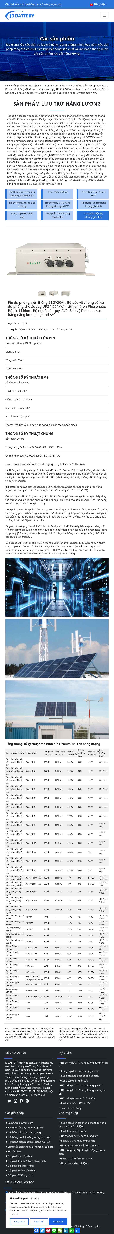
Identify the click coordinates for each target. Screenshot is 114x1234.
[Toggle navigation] (104, 15)
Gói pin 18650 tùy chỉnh (21, 1175)
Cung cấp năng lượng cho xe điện (58, 215)
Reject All (38, 1221)
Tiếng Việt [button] (99, 4)
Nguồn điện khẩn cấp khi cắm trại (80, 1145)
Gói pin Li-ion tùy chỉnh (20, 1156)
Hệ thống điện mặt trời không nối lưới (29, 1142)
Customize (19, 1221)
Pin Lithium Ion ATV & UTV (93, 193)
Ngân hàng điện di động (74, 1163)
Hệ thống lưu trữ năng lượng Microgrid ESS (58, 204)
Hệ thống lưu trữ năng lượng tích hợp (29, 1137)
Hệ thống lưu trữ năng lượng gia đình (93, 204)
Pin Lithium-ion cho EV (73, 1131)
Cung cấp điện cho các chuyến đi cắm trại (31, 1146)
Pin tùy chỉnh (15, 1151)
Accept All (58, 1221)
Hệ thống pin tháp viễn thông (24, 1132)
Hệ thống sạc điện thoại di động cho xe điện (82, 1152)
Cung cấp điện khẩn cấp (22, 215)
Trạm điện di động (58, 192)
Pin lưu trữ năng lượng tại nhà (78, 1140)
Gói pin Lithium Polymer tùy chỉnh (27, 1161)
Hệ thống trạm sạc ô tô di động (22, 204)
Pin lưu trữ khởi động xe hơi (76, 1158)
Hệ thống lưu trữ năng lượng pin (79, 1136)
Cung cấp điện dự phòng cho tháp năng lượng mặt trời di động (82, 1124)
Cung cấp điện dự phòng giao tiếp (93, 215)
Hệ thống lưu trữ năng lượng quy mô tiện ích (22, 193)
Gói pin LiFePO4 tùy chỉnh (22, 1170)
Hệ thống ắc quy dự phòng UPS (25, 1127)
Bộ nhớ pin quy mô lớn (20, 1122)
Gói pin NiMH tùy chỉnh (21, 1165)
